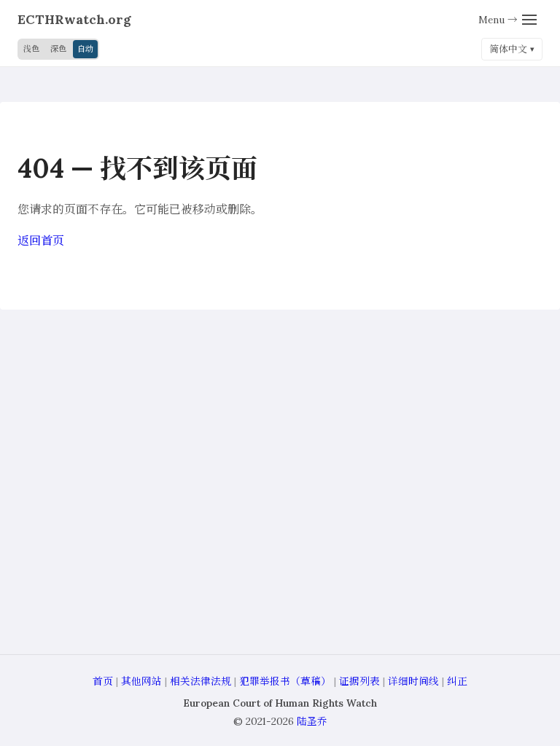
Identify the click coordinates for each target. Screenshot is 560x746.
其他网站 (141, 681)
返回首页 (41, 240)
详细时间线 (413, 681)
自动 (85, 49)
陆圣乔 (312, 721)
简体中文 (508, 49)
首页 (103, 681)
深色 (58, 49)
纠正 (457, 681)
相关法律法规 (200, 681)
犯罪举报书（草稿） (285, 681)
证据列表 (359, 681)
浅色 (31, 49)
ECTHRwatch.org (74, 19)
